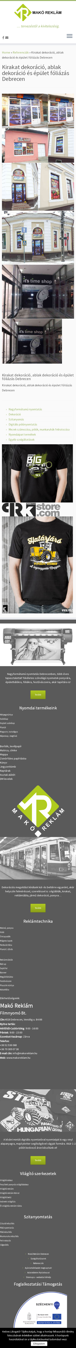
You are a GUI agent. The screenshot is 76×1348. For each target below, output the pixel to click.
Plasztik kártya (7, 985)
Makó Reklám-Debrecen (38, 1254)
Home (6, 52)
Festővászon (5, 981)
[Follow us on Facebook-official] (4, 38)
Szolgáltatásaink (38, 1258)
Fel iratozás (5, 1240)
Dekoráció (15, 414)
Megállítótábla (6, 976)
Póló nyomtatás (7, 1227)
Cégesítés (4, 1244)
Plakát (3, 727)
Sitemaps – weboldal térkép (38, 1277)
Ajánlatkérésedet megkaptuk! (38, 1268)
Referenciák (21, 52)
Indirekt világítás (7, 1201)
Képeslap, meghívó (8, 736)
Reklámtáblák (6, 959)
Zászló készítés (7, 1223)
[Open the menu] (69, 36)
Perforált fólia (6, 945)
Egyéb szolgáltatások (21, 439)
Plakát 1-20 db (6, 949)
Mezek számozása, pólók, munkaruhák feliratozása (39, 429)
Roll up (3, 964)
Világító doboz (6, 1180)
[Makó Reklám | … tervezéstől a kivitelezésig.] (38, 12)
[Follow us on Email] (7, 38)
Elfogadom (39, 1343)
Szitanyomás (16, 419)
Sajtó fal (3, 968)
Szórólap (4, 719)
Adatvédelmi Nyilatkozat (38, 1272)
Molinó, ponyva (6, 928)
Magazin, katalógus (9, 731)
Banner (3, 972)
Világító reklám (7, 1188)
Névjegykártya (6, 714)
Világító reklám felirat (9, 1193)
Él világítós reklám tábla (11, 1205)
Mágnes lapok (6, 940)
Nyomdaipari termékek (22, 434)
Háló (2, 932)
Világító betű (5, 1197)
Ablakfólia (4, 989)
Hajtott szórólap (7, 723)
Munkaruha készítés (9, 1236)
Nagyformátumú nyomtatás (25, 409)
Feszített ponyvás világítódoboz (14, 1184)
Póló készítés (6, 1232)
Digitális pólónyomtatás (23, 424)
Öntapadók (5, 936)
